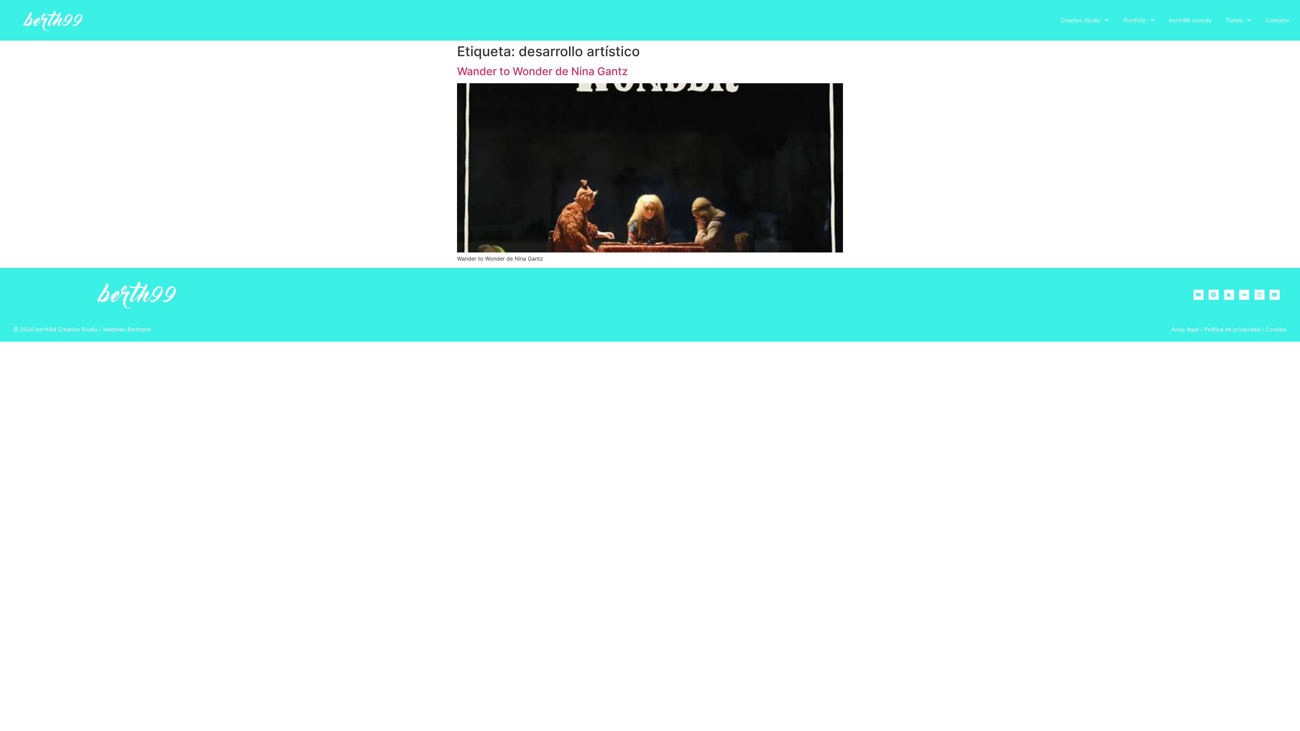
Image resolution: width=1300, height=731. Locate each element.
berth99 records (1190, 20)
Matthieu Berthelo (126, 329)
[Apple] (1229, 295)
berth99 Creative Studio (67, 329)
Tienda (1234, 20)
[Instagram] (1259, 295)
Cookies (1275, 329)
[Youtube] (1198, 295)
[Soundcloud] (1244, 295)
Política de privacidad (1232, 329)
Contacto (1278, 20)
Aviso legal (1185, 329)
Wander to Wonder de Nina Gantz (542, 71)
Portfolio (1135, 20)
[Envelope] (1275, 295)
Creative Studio (1081, 20)
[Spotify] (1214, 295)
